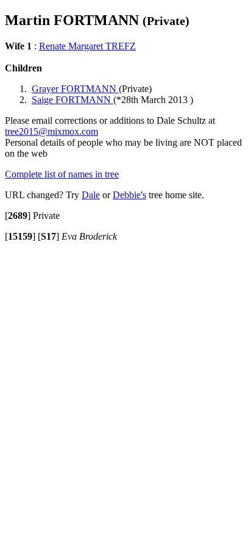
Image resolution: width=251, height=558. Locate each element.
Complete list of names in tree (62, 174)
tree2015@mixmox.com (51, 131)
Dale (91, 195)
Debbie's (129, 195)
